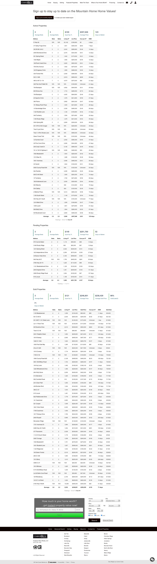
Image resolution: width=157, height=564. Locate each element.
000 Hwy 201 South (39, 199)
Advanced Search (108, 520)
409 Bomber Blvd (39, 386)
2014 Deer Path (38, 383)
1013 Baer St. (37, 157)
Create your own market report (64, 18)
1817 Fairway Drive (39, 414)
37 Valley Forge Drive (40, 46)
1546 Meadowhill (39, 442)
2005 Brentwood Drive (40, 53)
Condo (97, 515)
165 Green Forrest (39, 452)
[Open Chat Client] (152, 559)
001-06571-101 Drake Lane (42, 320)
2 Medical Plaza (38, 192)
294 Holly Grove (38, 372)
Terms (67, 562)
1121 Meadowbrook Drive (41, 266)
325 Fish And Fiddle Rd (40, 84)
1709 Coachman (38, 411)
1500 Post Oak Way (39, 344)
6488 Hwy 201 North (39, 428)
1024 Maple (37, 60)
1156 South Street (39, 195)
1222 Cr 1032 (37, 341)
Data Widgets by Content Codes (115, 561)
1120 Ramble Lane (39, 112)
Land (103, 515)
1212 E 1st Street (39, 480)
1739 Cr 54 (37, 355)
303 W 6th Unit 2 (38, 49)
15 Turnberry (37, 178)
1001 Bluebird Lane (39, 445)
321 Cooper (37, 404)
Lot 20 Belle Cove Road (40, 473)
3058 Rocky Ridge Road (41, 273)
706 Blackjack (38, 87)
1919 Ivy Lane (38, 365)
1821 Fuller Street (39, 407)
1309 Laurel (37, 206)
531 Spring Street (39, 56)
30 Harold (36, 164)
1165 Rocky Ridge (39, 119)
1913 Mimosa (37, 466)
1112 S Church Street (40, 435)
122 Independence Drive (41, 252)
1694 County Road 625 (40, 358)
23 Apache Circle (39, 98)
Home (91, 515)
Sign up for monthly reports (44, 18)
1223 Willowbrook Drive (40, 369)
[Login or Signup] (135, 2)
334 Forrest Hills (38, 74)
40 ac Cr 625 (37, 348)
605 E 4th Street (38, 174)
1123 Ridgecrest (38, 449)
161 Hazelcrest (38, 400)
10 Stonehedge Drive (40, 108)
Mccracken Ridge (39, 421)
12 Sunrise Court (38, 140)
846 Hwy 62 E (38, 259)
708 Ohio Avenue (39, 67)
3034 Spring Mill (38, 122)
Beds (90, 508)
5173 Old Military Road (40, 470)
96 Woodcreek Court (39, 213)
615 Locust (37, 393)
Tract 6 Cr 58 (37, 330)
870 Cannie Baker (39, 242)
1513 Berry (37, 459)
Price (90, 503)
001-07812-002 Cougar (40, 126)
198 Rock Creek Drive (40, 63)
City (107, 498)
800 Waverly (37, 185)
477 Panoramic (38, 431)
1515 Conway (38, 351)
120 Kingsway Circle (40, 70)
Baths (98, 508)
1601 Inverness (38, 161)
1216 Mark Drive (38, 202)
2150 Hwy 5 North (39, 484)
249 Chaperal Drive (39, 270)
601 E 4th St (37, 317)
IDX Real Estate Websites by (41, 562)
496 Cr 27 (36, 390)
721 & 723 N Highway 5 (40, 150)
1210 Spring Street (39, 249)
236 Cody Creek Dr (39, 147)
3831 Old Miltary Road (40, 362)
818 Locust (37, 277)
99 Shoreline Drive (39, 327)
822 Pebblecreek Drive (40, 397)
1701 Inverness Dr (39, 424)
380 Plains (37, 101)
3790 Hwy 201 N (38, 263)
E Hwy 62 (36, 42)
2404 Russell (37, 417)
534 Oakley (37, 188)
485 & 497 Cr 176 (39, 80)
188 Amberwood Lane (40, 181)
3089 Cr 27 (37, 463)
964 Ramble (37, 171)
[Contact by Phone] (131, 2)
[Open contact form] (127, 2)
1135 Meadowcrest (39, 313)
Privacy (73, 562)
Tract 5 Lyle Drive (39, 129)
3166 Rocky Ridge (39, 245)
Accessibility (61, 562)
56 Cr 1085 (37, 77)
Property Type (92, 513)
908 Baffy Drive (38, 209)
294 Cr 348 (37, 456)
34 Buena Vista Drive (40, 256)
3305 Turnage (38, 438)
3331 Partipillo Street (40, 334)
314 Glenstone (38, 376)
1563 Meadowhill (39, 154)
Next (69, 220)
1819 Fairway (37, 337)
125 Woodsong (38, 477)
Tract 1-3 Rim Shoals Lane (41, 133)
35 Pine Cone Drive (39, 143)
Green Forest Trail (39, 136)
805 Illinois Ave (38, 91)
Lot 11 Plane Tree (39, 324)
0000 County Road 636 (40, 167)
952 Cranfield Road (39, 379)
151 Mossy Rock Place (40, 105)
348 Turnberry (38, 115)
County (91, 498)
